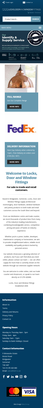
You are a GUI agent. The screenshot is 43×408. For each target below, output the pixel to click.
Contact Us (6, 319)
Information (9, 299)
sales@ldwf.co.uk (14, 371)
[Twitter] (8, 376)
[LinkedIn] (12, 376)
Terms (4, 308)
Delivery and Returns (10, 312)
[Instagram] (21, 376)
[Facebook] (3, 376)
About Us (6, 304)
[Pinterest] (25, 376)
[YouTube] (16, 376)
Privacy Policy (7, 315)
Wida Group (25, 404)
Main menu (6, 27)
